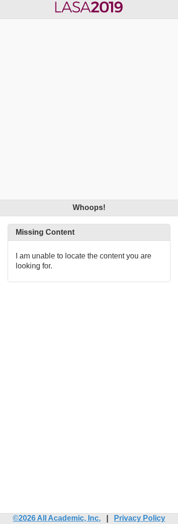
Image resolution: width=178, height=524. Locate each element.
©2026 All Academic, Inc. (57, 518)
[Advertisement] (89, 108)
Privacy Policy (139, 518)
